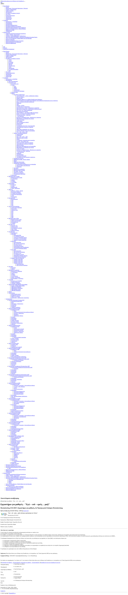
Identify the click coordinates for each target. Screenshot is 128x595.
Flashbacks (19, 103)
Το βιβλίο (13, 181)
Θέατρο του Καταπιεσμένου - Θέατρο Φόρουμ (16, 469)
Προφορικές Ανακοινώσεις (17, 323)
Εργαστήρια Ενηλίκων (18, 246)
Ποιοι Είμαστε (6, 51)
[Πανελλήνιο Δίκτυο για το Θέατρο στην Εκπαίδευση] (12, 1)
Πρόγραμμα (13, 318)
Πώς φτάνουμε (17, 450)
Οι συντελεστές (14, 276)
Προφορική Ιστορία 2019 (16, 301)
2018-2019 (13, 241)
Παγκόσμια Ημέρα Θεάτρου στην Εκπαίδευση (16, 467)
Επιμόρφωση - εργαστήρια (11, 79)
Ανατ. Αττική (14, 229)
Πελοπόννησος (12, 65)
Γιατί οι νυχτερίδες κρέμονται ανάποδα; (25, 142)
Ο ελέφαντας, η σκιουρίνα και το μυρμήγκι (26, 140)
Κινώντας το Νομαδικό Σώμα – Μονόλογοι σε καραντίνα (29, 117)
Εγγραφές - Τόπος (15, 449)
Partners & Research (15, 282)
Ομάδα (15, 88)
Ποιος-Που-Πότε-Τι (18, 452)
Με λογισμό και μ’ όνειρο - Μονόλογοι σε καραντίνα (28, 107)
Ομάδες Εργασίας (9, 56)
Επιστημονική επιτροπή (19, 329)
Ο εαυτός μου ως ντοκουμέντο (23, 106)
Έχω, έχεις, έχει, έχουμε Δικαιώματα (24, 110)
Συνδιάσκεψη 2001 (15, 423)
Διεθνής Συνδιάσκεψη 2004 (14, 398)
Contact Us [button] (3, 590)
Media (15, 87)
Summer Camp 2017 (18, 262)
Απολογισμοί (17, 89)
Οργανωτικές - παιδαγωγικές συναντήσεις (20, 297)
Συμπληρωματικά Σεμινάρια (17, 428)
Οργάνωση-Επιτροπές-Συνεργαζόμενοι (22, 351)
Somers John (8, 76)
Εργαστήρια (13, 305)
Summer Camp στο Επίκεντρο (17, 258)
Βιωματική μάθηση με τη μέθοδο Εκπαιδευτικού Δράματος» (29, 99)
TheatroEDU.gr (12, 593)
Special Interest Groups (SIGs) (17, 440)
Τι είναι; (13, 85)
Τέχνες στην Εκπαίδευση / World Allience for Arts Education (19, 484)
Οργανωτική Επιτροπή (18, 360)
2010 (12, 205)
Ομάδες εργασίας (15, 338)
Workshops (13, 439)
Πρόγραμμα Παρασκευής (19, 391)
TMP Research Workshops (16, 288)
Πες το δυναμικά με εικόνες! (23, 122)
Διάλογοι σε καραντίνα (19, 172)
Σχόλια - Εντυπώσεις (15, 277)
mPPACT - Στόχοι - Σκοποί (17, 190)
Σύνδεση (5, 47)
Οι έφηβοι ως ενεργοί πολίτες (20, 238)
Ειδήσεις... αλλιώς (20, 105)
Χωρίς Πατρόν (12, 292)
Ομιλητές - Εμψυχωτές (19, 313)
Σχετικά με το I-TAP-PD (16, 280)
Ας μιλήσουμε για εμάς (19, 236)
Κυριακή (16, 456)
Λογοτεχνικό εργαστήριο (16, 207)
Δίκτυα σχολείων (20, 145)
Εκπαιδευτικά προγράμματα (20, 256)
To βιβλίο (13, 223)
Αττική (10, 59)
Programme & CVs (15, 438)
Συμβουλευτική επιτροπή (16, 347)
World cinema (19, 121)
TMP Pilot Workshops (16, 290)
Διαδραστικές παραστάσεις (19, 163)
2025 (10, 468)
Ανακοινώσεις (9, 75)
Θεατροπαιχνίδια (17, 235)
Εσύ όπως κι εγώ (17, 253)
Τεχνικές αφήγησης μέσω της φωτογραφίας (26, 130)
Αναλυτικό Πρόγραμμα (16, 361)
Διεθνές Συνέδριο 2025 (13, 444)
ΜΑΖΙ (15, 160)
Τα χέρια (18, 128)
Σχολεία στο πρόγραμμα (19, 91)
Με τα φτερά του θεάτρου (19, 243)
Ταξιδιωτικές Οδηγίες (18, 315)
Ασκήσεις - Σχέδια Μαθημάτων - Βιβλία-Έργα (16, 476)
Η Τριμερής (19, 124)
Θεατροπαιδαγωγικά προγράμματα (21, 247)
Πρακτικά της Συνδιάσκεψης (20, 416)
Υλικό (12, 195)
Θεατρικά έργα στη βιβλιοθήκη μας (16, 479)
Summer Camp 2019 (18, 260)
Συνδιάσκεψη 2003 (15, 414)
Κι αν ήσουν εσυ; (15, 83)
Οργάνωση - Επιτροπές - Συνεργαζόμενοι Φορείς (24, 385)
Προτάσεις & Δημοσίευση (19, 446)
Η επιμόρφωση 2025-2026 (19, 174)
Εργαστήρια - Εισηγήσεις (16, 379)
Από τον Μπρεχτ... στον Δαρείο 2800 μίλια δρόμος (27, 112)
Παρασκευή (16, 454)
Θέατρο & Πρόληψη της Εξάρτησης (13, 488)
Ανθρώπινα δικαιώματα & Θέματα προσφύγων (16, 474)
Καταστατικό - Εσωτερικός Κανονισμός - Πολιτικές (17, 53)
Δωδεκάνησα (11, 68)
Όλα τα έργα (14, 208)
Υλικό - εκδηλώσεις (15, 188)
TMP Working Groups (16, 289)
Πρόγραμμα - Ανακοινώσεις (17, 303)
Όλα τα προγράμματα (13, 81)
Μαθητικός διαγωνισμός (19, 162)
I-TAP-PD (11, 279)
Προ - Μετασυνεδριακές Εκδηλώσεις (19, 396)
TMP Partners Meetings (16, 286)
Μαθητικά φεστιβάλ (10, 470)
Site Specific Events (15, 443)
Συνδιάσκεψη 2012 (15, 326)
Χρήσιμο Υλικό (6, 473)
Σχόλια (15, 387)
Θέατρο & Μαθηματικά (11, 490)
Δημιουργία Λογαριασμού (8, 49)
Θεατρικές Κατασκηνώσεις (11, 464)
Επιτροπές (16, 368)
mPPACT (11, 189)
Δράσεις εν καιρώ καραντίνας (20, 240)
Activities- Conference (16, 283)
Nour (18, 104)
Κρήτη (10, 67)
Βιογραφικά (13, 363)
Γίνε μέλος (8, 71)
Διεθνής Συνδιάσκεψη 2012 (14, 325)
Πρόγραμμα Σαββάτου (18, 392)
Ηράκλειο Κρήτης (15, 230)
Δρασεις (13, 180)
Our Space (16, 168)
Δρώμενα (13, 324)
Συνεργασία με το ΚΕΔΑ (16, 228)
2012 (12, 202)
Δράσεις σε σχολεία (15, 296)
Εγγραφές (13, 317)
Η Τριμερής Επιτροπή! (21, 155)
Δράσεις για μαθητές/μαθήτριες (20, 133)
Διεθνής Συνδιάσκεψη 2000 (14, 429)
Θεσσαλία (11, 63)
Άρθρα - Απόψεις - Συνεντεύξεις (13, 475)
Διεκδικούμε (8, 74)
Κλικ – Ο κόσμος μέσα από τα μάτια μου (25, 101)
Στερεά (10, 61)
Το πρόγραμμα (14, 178)
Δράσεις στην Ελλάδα (16, 220)
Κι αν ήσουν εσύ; (12, 82)
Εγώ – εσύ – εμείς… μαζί (22, 131)
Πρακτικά (13, 433)
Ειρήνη (18, 139)
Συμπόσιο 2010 (14, 344)
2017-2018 (13, 249)
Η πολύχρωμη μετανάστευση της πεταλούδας (26, 164)
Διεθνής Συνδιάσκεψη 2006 (14, 383)
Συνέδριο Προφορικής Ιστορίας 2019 (16, 300)
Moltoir (10, 291)
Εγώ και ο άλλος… (21, 97)
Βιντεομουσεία (12, 198)
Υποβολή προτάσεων (15, 307)
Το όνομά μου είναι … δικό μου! (24, 115)
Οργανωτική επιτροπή (18, 330)
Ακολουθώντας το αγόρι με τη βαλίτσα (25, 127)
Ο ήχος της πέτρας (20, 119)
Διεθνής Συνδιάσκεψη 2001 (14, 422)
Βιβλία (10, 481)
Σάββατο (16, 455)
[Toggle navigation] (24, 1)
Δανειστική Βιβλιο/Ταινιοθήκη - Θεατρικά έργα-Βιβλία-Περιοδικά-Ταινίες (21, 478)
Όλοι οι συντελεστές (18, 389)
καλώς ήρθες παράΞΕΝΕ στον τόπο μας (25, 129)
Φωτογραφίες (14, 196)
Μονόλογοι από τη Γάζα (14, 218)
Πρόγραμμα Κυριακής (18, 393)
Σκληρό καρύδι (20, 123)
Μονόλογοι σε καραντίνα (19, 169)
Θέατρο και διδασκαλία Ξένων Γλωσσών (14, 487)
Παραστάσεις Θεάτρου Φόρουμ (20, 255)
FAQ (15, 86)
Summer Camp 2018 (18, 261)
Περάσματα (19, 135)
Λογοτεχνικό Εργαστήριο (14, 206)
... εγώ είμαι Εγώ (20, 116)
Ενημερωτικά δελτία (10, 73)
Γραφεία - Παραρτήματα (11, 55)
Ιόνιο (10, 70)
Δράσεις (13, 93)
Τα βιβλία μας (9, 472)
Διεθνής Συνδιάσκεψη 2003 (14, 413)
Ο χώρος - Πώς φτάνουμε (19, 386)
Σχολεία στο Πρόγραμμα (16, 194)
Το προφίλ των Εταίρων (16, 193)
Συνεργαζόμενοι (14, 222)
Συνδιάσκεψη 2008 (15, 349)
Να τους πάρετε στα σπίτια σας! (23, 165)
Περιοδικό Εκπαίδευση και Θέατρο (13, 466)
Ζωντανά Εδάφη (20, 154)
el (4, 46)
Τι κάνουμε (5, 77)
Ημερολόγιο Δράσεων (16, 192)
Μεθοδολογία (14, 187)
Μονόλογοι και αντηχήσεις (22, 111)
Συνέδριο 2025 (14, 445)
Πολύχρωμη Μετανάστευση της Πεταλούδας (26, 146)
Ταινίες (10, 482)
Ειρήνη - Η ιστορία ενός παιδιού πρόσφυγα (26, 113)
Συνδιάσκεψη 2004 (15, 399)
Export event (26, 510)
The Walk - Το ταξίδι (18, 171)
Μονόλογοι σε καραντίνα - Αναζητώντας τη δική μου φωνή (29, 109)
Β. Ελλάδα (11, 62)
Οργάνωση (13, 184)
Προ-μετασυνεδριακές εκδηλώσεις (18, 356)
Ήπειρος (10, 64)
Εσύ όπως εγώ (12, 224)
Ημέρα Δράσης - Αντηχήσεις (17, 278)
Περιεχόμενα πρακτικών (19, 402)
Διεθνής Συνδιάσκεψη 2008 (14, 348)
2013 (12, 201)
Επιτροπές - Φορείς (15, 448)
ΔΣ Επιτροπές (9, 57)
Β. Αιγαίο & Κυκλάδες (13, 69)
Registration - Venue (15, 442)
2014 (12, 200)
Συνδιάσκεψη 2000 (15, 431)
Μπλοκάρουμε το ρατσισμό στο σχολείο (25, 118)
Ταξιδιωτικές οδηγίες (18, 332)
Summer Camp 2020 (18, 259)
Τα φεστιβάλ (14, 182)
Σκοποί (7, 52)
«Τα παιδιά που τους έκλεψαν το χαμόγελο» (26, 157)
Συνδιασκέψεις (9, 299)
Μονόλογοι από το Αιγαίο (22, 137)
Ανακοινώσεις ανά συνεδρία (20, 461)
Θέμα (12, 302)
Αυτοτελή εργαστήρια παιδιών (20, 237)
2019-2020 (13, 234)
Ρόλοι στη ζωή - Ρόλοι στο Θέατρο (16, 486)
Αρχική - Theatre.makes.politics (18, 285)
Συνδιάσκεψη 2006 (15, 384)
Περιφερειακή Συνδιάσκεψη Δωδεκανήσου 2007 (19, 374)
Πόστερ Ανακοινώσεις (16, 411)
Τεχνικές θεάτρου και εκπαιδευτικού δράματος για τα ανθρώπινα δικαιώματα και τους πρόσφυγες (37, 100)
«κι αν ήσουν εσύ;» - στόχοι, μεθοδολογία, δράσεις (27, 95)
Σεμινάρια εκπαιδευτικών (19, 94)
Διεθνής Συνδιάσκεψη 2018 (14, 308)
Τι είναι (12, 186)
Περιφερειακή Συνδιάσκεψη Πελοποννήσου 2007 (19, 366)
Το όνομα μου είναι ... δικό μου (23, 151)
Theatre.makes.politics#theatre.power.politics (18, 284)
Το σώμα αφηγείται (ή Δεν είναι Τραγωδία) (26, 125)
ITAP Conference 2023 (16, 437)
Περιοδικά (11, 480)
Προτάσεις (16, 314)
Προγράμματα (9, 80)
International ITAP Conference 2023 (16, 436)
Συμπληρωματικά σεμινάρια (17, 410)
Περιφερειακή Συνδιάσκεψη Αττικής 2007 (17, 357)
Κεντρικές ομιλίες (15, 321)
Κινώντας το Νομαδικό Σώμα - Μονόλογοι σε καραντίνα (29, 149)
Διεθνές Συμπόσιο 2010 (14, 343)
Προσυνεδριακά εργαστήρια (20, 337)
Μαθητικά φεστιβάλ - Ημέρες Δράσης (22, 159)
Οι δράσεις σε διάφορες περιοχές (13, 58)
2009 (12, 217)
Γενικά (15, 327)
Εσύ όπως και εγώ (18, 244)
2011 (12, 204)
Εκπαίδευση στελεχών (18, 158)
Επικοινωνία (13, 175)
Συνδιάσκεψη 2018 (15, 309)
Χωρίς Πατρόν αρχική (16, 294)
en (1, 2)
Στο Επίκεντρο (12, 231)
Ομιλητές (13, 458)
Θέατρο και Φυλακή (10, 485)
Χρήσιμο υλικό (14, 92)
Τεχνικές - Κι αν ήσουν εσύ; (22, 141)
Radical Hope (11, 183)
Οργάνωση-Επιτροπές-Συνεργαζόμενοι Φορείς (24, 312)
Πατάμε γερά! (19, 98)
